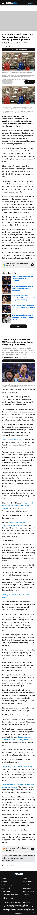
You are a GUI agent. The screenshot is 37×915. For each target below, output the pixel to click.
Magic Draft (10, 865)
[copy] (12, 46)
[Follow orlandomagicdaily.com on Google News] (32, 264)
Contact (4, 882)
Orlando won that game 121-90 (13, 439)
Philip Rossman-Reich (11, 43)
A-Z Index (25, 895)
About (3, 878)
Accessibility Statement (9, 895)
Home (3, 865)
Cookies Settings (7, 898)
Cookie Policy (6, 891)
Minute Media (10, 902)
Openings (25, 878)
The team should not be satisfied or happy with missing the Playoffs (17, 505)
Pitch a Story (26, 885)
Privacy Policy (6, 888)
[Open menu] (3, 3)
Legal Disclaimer (28, 891)
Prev (7, 82)
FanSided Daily (6, 885)
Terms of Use (27, 888)
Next (30, 82)
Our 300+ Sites (27, 882)
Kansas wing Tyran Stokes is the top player (17, 766)
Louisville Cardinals (27, 184)
